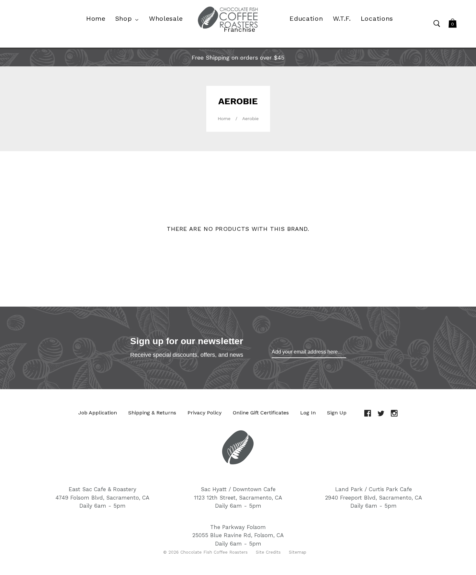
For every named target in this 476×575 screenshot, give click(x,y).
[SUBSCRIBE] (309, 352)
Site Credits (268, 552)
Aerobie (250, 118)
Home (224, 118)
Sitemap (297, 552)
